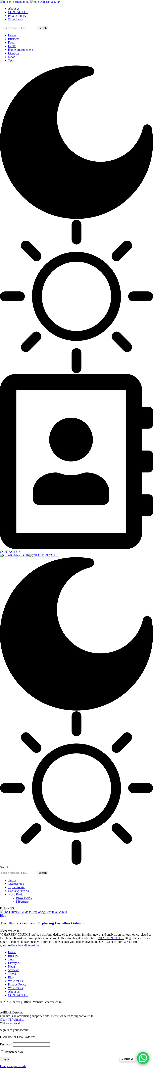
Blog (3, 915)
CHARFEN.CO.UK (111, 938)
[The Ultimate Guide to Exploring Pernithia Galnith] (33, 912)
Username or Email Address (17, 1037)
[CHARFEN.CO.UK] (29, 555)
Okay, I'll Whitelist (12, 1019)
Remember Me (14, 1052)
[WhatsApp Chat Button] (143, 1058)
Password (6, 1044)
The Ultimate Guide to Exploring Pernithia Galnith (42, 923)
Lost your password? (13, 1066)
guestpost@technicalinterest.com (20, 945)
